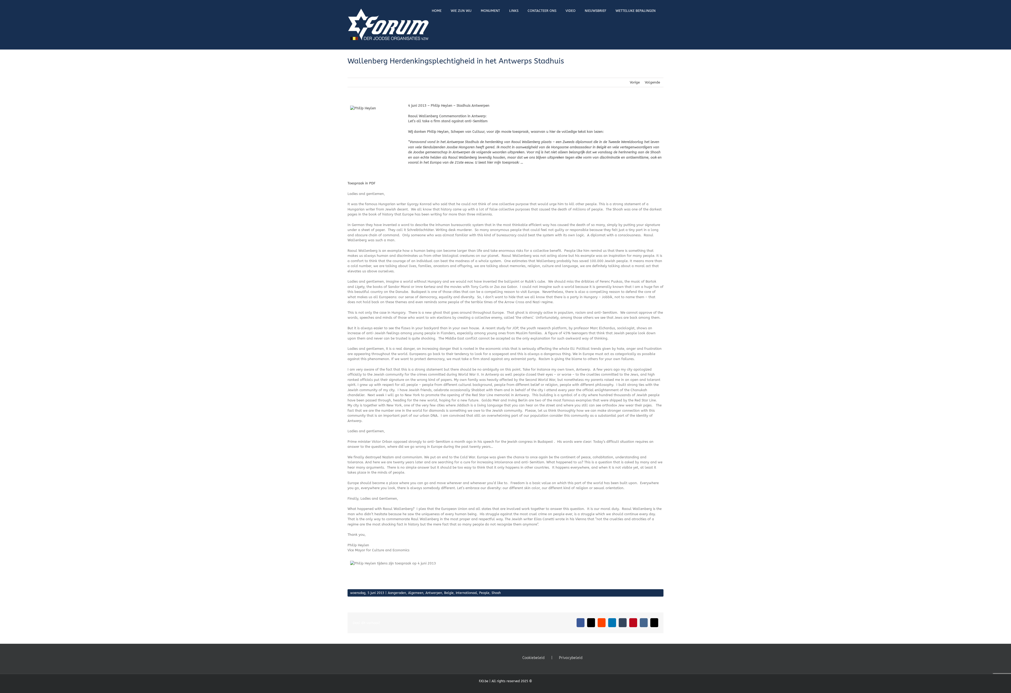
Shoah (496, 593)
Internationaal (466, 593)
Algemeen (415, 593)
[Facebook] (592, 657)
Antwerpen (433, 593)
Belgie (449, 593)
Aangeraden (397, 593)
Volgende (652, 82)
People (484, 593)
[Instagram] (606, 657)
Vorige (635, 82)
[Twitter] (599, 657)
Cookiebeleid (533, 658)
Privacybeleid (571, 658)
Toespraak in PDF (361, 183)
